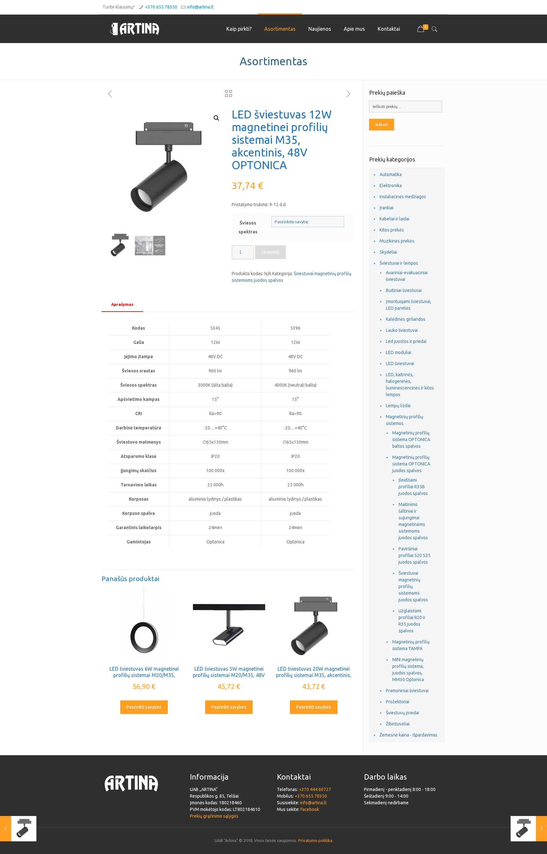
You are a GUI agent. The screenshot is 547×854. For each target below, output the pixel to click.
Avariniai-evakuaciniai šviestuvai (407, 276)
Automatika (391, 174)
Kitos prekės (392, 229)
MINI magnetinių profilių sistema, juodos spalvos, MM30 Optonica (408, 669)
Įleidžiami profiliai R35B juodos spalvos (413, 487)
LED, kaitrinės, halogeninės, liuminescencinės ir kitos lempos (410, 384)
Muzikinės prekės (397, 241)
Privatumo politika (315, 840)
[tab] (122, 304)
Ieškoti (381, 124)
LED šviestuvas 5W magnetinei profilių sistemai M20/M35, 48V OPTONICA (229, 675)
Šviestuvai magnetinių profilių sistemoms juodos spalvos (413, 586)
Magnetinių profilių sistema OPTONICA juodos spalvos (411, 464)
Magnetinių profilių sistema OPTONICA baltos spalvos (411, 439)
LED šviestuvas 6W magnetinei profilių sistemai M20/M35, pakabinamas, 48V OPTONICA (144, 675)
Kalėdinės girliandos (405, 319)
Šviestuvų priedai (402, 712)
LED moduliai (398, 352)
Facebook (309, 809)
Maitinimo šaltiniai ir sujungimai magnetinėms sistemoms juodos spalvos (413, 521)
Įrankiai (386, 207)
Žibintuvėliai (398, 723)
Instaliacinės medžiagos (403, 196)
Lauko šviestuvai (402, 330)
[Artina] (134, 29)
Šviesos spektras (247, 227)
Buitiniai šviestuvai (404, 290)
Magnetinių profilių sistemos (404, 420)
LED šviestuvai (400, 363)
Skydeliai (388, 252)
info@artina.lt (200, 6)
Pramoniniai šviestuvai (407, 690)
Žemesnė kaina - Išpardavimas (408, 734)
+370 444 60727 (315, 789)
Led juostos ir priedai (406, 341)
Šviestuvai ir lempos (399, 263)
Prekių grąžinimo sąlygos (214, 816)
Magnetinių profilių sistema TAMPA (411, 645)
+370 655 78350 (161, 6)
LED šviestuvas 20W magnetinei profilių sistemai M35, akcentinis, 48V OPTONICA (313, 675)
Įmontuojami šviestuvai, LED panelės (408, 305)
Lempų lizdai (398, 405)
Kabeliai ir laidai (394, 218)
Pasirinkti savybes (144, 707)
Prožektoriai (397, 701)
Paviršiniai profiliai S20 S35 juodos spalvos (415, 555)
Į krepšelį (270, 252)
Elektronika (391, 185)
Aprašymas (122, 304)
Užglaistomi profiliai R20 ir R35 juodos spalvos (412, 620)
